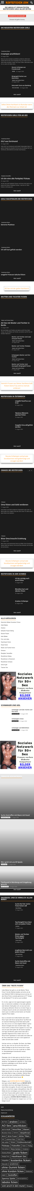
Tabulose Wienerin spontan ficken (21, 414)
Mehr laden (17, 94)
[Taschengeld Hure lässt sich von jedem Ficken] (7, 926)
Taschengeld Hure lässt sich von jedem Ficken (23, 923)
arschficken (19, 1125)
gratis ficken (20, 1152)
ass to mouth (6, 1129)
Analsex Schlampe (21, 601)
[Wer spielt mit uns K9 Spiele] (17, 842)
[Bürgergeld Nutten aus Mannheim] (5, 80)
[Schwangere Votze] (5, 722)
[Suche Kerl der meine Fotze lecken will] (7, 911)
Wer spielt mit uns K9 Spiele (11, 862)
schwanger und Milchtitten (20, 728)
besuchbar (16, 1129)
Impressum (4, 1113)
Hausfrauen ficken (5, 51)
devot (4, 1136)
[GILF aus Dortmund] (17, 129)
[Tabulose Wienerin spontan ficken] (7, 417)
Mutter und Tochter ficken (18, 80)
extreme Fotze (10, 1139)
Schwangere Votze (18, 719)
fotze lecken (16, 1149)
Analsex (17, 926)
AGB (2, 1107)
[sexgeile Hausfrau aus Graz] (7, 405)
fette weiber (5, 1142)
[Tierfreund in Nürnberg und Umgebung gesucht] (17, 877)
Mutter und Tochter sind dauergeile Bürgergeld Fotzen (21, 365)
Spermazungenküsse (22, 1178)
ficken (13, 1142)
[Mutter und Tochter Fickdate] (5, 349)
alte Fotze (4, 1122)
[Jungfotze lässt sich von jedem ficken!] (7, 953)
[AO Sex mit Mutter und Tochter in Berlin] (17, 310)
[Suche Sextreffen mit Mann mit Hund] (17, 796)
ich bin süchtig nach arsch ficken (22, 579)
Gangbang (25, 1149)
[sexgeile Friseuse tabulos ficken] (17, 262)
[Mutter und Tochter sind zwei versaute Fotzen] (5, 340)
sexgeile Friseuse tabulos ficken (13, 274)
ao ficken (22, 1122)
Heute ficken (15, 721)
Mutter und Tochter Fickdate (21, 346)
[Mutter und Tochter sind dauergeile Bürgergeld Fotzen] (5, 369)
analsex (13, 1121)
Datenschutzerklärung (7, 1110)
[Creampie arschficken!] (17, 41)
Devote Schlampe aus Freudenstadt (19, 68)
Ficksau (5, 1145)
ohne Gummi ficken (13, 1167)
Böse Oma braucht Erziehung (13, 538)
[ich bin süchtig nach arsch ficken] (7, 581)
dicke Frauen (12, 1136)
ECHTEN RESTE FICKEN (17, 1081)
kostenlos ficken (20, 1160)
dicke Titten (24, 1136)
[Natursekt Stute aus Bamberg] (5, 88)
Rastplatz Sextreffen (6, 176)
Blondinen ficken (7, 1133)
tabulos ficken (10, 1182)
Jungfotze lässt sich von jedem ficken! (23, 951)
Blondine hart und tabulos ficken (21, 590)
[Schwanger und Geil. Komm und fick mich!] (5, 712)
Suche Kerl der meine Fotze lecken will (22, 905)
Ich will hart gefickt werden (11, 250)
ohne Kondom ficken (13, 1171)
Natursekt (5, 1164)
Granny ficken (6, 1153)
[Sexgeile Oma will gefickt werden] (7, 433)
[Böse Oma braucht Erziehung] (17, 526)
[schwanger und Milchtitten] (5, 733)
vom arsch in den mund (13, 1186)
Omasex (3, 502)
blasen (26, 1129)
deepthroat (25, 1133)
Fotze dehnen (5, 1149)
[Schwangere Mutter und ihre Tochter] (5, 359)
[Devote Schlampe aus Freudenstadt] (5, 69)
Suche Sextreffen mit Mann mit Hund (15, 815)
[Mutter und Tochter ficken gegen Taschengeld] (7, 940)
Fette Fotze (20, 1139)
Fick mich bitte (15, 87)
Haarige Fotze (5, 1156)
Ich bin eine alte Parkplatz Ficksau (15, 178)
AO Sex (6, 1125)
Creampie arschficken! (10, 54)
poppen (4, 1175)
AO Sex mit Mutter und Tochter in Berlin (15, 324)
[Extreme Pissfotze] (17, 212)
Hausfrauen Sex (19, 1156)
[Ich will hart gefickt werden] (17, 237)
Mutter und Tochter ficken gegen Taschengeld (22, 936)
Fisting (30, 1146)
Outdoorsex (29, 1171)
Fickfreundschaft (24, 1142)
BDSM (13, 71)
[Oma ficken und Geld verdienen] (17, 488)
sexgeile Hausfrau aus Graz (23, 402)
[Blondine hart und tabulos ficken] (7, 593)
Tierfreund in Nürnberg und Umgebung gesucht (16, 883)
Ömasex (29, 1186)
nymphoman (14, 1164)
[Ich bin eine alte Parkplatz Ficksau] (17, 165)
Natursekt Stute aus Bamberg (21, 85)
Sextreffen (12, 1175)
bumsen (16, 1132)
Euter (3, 1139)
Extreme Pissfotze (8, 225)
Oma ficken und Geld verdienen (14, 504)
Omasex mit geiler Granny (17, 19)
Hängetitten (5, 1160)
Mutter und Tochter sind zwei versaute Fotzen (21, 338)
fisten (24, 1146)
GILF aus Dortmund (9, 141)
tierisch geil (4, 864)
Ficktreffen (16, 1146)
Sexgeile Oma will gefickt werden (24, 426)
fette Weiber (18, 908)
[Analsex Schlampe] (7, 605)
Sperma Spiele (8, 1178)
